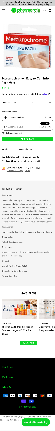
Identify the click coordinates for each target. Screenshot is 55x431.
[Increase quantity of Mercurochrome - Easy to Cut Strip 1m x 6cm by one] (50, 102)
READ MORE (28, 342)
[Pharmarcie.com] (25, 10)
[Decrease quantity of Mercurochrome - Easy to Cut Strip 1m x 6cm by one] (15, 102)
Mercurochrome (25, 149)
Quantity (6, 102)
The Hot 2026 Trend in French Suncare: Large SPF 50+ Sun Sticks (17, 330)
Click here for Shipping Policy (36, 4)
